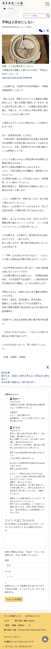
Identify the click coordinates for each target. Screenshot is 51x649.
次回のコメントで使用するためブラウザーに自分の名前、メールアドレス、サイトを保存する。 (24, 589)
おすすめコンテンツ (33, 616)
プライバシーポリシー (12, 637)
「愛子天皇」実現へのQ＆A (24, 621)
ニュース (23, 27)
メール (8, 571)
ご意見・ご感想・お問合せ (14, 625)
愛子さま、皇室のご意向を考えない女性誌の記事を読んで (25, 377)
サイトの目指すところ (12, 616)
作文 (30, 27)
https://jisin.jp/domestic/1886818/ (17, 78)
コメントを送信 (13, 599)
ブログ (10, 9)
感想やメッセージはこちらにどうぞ (19, 642)
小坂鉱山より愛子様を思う (22, 382)
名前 (7, 560)
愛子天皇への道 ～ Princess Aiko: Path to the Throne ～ (25, 631)
